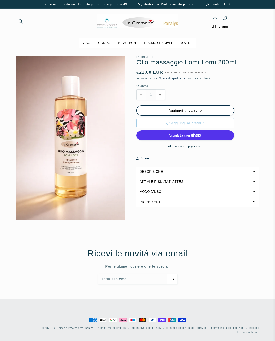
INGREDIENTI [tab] (151, 202)
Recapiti (254, 327)
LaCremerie (60, 328)
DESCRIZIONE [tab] (151, 171)
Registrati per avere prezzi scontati (186, 72)
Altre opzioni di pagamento (185, 146)
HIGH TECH (127, 43)
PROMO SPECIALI (158, 43)
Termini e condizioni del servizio (186, 327)
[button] (20, 21)
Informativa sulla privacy (146, 327)
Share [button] (145, 158)
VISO (86, 43)
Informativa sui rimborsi (111, 327)
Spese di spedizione (172, 78)
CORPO (104, 43)
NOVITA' (186, 43)
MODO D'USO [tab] (151, 191)
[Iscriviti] (172, 279)
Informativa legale (248, 332)
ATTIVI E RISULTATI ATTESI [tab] (162, 181)
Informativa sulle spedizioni (227, 327)
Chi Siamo (219, 27)
